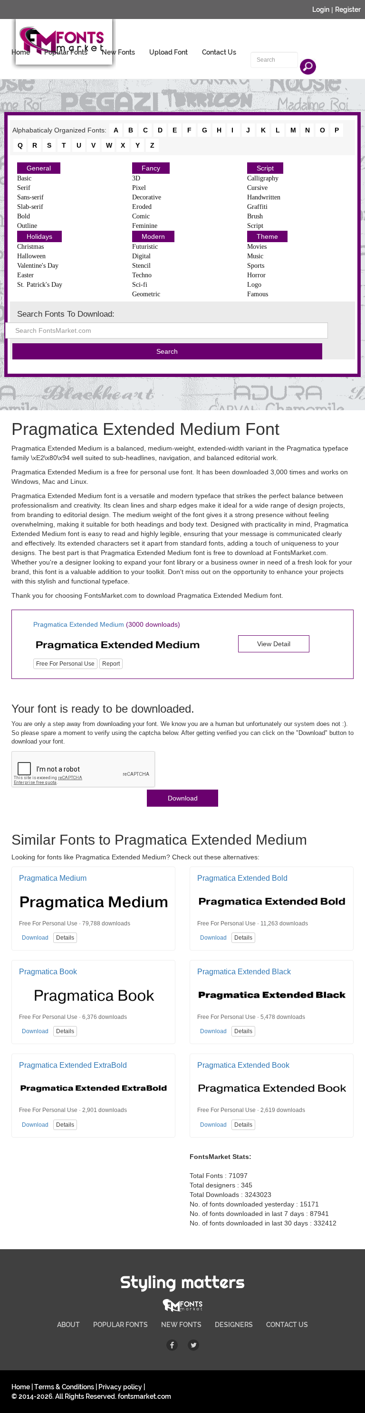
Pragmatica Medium (52, 878)
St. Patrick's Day (39, 284)
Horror (256, 275)
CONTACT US (287, 1324)
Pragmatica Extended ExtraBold (73, 1065)
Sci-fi (139, 284)
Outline (27, 225)
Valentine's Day (37, 265)
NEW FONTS (181, 1324)
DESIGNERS (234, 1324)
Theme (267, 236)
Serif (23, 187)
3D (136, 178)
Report (111, 663)
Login (320, 9)
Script (265, 168)
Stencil (141, 265)
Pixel (139, 187)
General (39, 168)
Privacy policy (120, 1387)
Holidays (39, 236)
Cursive (257, 187)
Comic (141, 216)
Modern (153, 236)
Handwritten (263, 197)
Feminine (144, 225)
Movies (257, 246)
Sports (255, 265)
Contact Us (219, 52)
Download (183, 798)
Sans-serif (30, 197)
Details (65, 937)
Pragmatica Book (48, 972)
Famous (257, 294)
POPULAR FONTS (120, 1324)
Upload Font (168, 52)
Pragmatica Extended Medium (78, 624)
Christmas (30, 246)
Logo (254, 284)
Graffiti (257, 206)
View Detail (273, 644)
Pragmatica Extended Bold (242, 878)
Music (255, 256)
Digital (141, 256)
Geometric (146, 294)
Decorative (146, 197)
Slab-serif (30, 206)
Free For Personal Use (65, 663)
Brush (255, 216)
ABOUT (68, 1324)
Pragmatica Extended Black (244, 972)
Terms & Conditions (64, 1387)
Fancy (151, 168)
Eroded (142, 206)
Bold (23, 216)
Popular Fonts (65, 52)
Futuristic (145, 246)
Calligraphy (263, 178)
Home (20, 52)
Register (348, 9)
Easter (25, 275)
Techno (142, 275)
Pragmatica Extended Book (243, 1065)
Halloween (31, 256)
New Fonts (118, 52)
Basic (24, 178)
